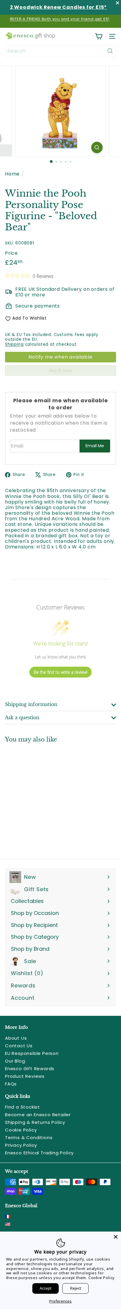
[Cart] (98, 36)
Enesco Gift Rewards (29, 1068)
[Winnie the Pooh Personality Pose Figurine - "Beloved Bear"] (41, 797)
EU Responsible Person (32, 1053)
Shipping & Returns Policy (35, 1122)
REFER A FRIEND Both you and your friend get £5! (60, 19)
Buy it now (60, 370)
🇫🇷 (8, 1216)
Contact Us (19, 1046)
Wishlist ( (26, 973)
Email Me (94, 446)
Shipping (14, 344)
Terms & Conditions (28, 1137)
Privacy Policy (21, 1145)
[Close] (116, 1237)
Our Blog (15, 1061)
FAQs (11, 1084)
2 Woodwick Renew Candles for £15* (58, 7)
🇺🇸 (8, 1224)
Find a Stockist (22, 1107)
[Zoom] (97, 147)
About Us (16, 1038)
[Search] (110, 51)
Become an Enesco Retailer (38, 1115)
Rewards (23, 985)
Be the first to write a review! (60, 672)
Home (12, 174)
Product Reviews (25, 1076)
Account (23, 997)
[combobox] (60, 51)
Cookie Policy (21, 1130)
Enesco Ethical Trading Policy (39, 1153)
